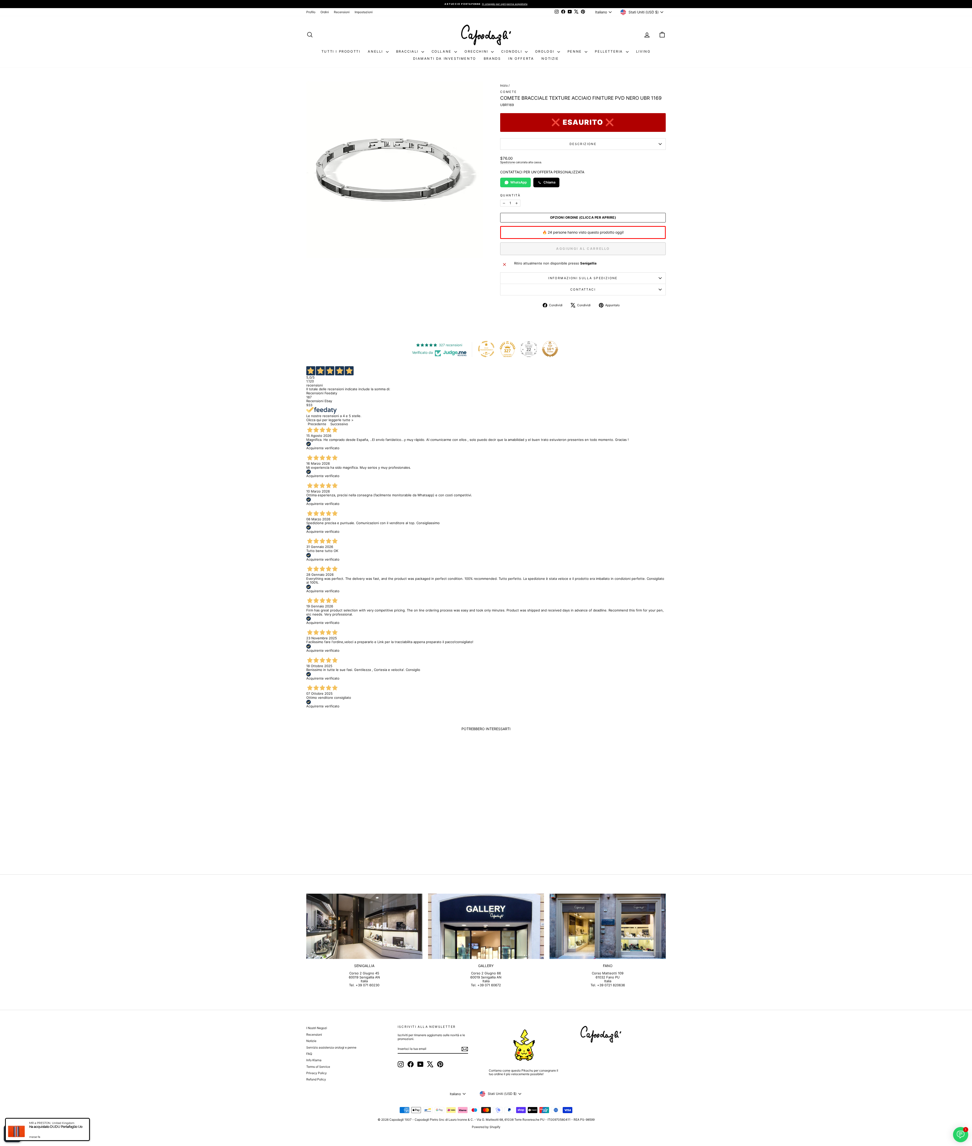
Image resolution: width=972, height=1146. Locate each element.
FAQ (309, 1054)
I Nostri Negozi (316, 1028)
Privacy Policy (316, 1073)
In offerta (521, 58)
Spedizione (507, 162)
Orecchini (477, 51)
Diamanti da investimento (444, 58)
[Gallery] (486, 926)
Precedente (317, 424)
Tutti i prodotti (340, 51)
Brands (492, 58)
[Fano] (608, 926)
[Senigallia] (364, 926)
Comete (508, 92)
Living (643, 51)
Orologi (545, 51)
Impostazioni (364, 12)
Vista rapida (349, 824)
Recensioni (342, 12)
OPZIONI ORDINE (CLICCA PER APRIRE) (583, 217)
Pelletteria (609, 51)
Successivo (339, 424)
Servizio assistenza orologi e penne (331, 1047)
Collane (442, 51)
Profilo (310, 12)
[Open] (12, 1133)
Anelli (376, 51)
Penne (576, 51)
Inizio (504, 85)
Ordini (324, 12)
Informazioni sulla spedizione (583, 278)
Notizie (550, 58)
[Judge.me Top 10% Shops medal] (550, 349)
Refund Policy (316, 1079)
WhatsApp (518, 182)
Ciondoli (512, 51)
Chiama (549, 182)
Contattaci (583, 289)
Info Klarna (313, 1060)
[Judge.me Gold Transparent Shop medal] (486, 349)
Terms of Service (318, 1067)
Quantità (510, 195)
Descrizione (583, 144)
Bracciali (408, 51)
